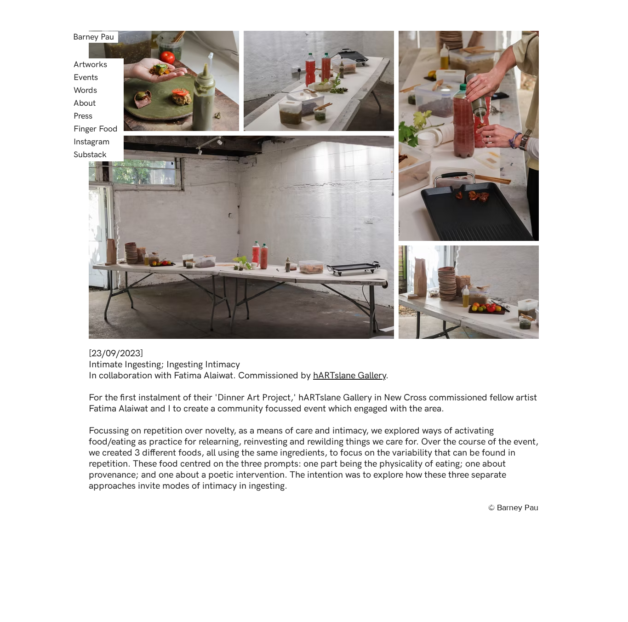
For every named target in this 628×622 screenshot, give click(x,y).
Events (86, 77)
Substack (90, 155)
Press (83, 116)
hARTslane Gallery (349, 375)
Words (85, 90)
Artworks (90, 64)
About (85, 103)
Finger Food (96, 129)
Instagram (91, 142)
